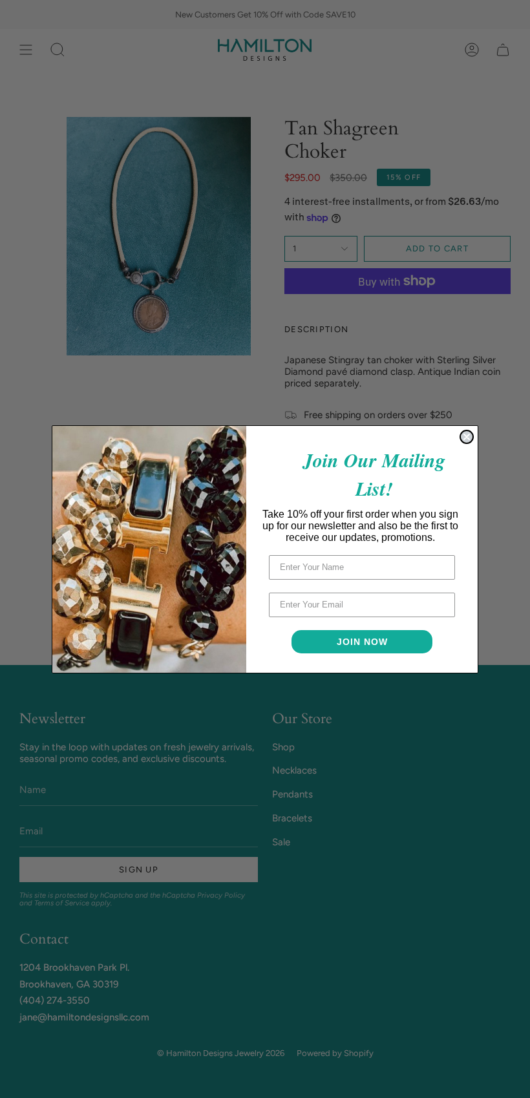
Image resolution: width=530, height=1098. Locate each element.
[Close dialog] (466, 436)
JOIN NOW (362, 642)
